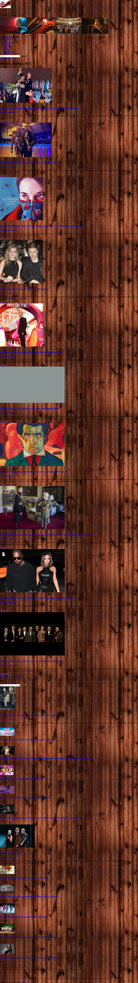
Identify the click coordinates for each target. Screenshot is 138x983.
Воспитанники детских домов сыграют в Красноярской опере (29, 937)
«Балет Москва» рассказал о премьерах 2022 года (23, 916)
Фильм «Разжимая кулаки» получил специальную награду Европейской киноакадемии (41, 226)
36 (13, 676)
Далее (19, 676)
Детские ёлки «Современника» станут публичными (24, 877)
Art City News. (5, 11)
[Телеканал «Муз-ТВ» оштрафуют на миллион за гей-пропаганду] (69, 325)
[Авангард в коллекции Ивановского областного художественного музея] (69, 444)
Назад (2, 676)
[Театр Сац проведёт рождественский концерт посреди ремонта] (7, 892)
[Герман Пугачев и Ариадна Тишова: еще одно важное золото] (69, 140)
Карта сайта (8, 52)
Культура (7, 39)
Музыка (7, 44)
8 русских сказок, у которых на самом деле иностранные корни (30, 408)
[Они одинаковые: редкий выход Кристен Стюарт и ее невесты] (7, 709)
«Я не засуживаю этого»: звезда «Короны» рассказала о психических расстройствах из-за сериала (46, 758)
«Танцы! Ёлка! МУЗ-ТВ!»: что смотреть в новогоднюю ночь (28, 739)
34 (9, 676)
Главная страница (10, 37)
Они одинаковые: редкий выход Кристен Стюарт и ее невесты (29, 715)
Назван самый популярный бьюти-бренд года (21, 779)
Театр (6, 48)
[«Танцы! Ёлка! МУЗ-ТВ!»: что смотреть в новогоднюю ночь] (7, 735)
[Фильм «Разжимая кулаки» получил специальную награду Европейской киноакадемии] (69, 199)
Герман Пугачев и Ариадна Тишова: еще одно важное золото (28, 162)
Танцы (6, 46)
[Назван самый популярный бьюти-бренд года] (6, 774)
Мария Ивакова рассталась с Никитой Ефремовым (24, 289)
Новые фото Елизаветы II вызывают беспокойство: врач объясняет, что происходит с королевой (45, 535)
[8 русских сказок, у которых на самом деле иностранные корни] (69, 384)
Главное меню (5, 58)
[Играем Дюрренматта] (17, 847)
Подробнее (4, 121)
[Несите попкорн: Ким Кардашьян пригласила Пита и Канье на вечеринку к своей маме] (7, 813)
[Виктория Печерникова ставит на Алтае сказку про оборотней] (7, 953)
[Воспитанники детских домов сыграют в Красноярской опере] (7, 933)
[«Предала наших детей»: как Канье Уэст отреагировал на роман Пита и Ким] (69, 571)
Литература (8, 42)
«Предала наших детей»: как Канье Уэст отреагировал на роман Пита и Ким (36, 598)
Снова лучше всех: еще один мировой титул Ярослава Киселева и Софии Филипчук (39, 108)
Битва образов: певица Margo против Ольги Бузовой (25, 797)
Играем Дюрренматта (10, 853)
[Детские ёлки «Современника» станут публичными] (7, 873)
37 (15, 676)
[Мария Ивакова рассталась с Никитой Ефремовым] (69, 262)
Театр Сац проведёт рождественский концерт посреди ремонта (29, 896)
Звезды (6, 50)
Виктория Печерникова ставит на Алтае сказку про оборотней (29, 957)
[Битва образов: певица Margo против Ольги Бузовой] (7, 793)
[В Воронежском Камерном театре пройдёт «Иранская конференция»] (69, 634)
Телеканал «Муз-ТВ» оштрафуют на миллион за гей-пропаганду (30, 352)
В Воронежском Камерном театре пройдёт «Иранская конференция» (32, 661)
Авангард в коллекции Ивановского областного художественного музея (34, 471)
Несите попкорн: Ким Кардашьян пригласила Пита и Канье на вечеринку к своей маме (41, 817)
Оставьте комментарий (8, 112)
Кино (6, 41)
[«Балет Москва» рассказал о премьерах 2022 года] (7, 912)
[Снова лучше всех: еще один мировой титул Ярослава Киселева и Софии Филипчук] (69, 85)
